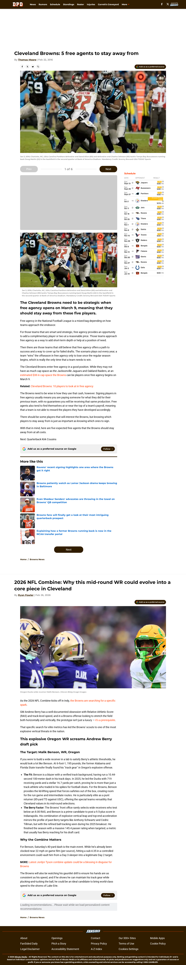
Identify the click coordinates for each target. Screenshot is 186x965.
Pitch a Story (58, 943)
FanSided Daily (29, 943)
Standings (68, 4)
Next (108, 169)
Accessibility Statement (65, 949)
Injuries (91, 4)
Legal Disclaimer (30, 949)
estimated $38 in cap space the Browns (43, 375)
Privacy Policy (99, 943)
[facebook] (161, 4)
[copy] (38, 67)
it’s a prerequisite (105, 720)
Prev (29, 169)
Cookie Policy (158, 943)
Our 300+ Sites (127, 938)
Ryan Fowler (26, 595)
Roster (80, 4)
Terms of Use (126, 943)
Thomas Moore (27, 59)
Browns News (37, 559)
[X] (168, 4)
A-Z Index (96, 949)
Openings (56, 938)
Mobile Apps (157, 938)
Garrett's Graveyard (108, 4)
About (23, 938)
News (33, 4)
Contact (95, 938)
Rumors (43, 4)
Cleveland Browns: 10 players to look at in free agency (62, 386)
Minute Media (21, 957)
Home (23, 559)
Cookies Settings (128, 949)
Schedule (55, 4)
